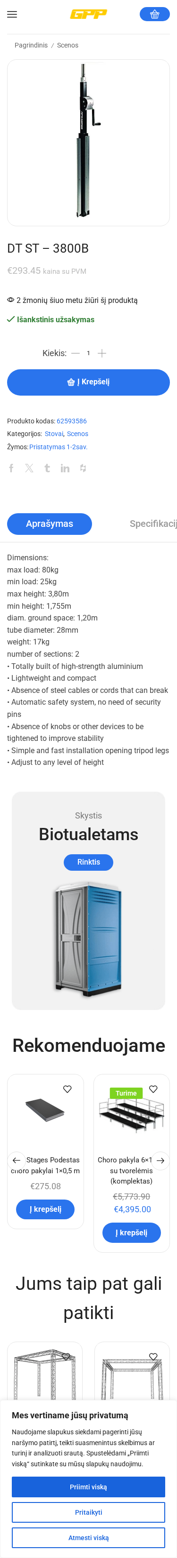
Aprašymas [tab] (49, 523)
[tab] (49, 524)
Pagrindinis (31, 45)
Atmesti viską (88, 1538)
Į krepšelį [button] (45, 1209)
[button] (16, 1161)
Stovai (54, 434)
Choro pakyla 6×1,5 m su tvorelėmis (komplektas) (132, 1170)
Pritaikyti (88, 1512)
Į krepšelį (93, 382)
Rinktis (88, 862)
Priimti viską (88, 1487)
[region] (88, 1479)
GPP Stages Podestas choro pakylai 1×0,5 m (45, 1165)
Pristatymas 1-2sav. (58, 447)
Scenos (67, 45)
